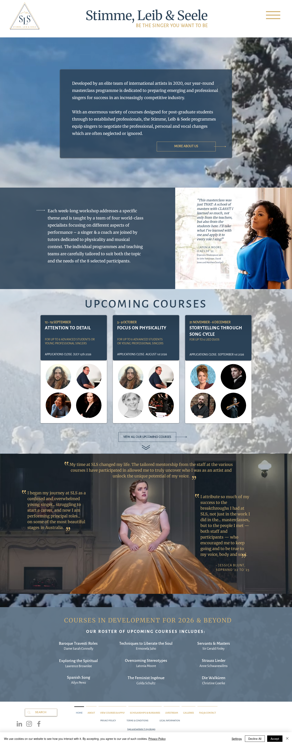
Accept (275, 739)
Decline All (254, 739)
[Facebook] (39, 724)
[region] (273, 15)
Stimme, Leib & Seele (147, 15)
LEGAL (162, 720)
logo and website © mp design (141, 729)
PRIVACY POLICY (108, 720)
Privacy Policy (157, 739)
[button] (273, 15)
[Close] (287, 738)
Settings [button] (237, 739)
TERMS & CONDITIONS (137, 720)
